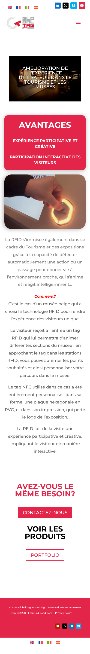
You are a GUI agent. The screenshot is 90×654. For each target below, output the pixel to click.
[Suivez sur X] (66, 6)
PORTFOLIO (45, 555)
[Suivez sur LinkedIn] (58, 6)
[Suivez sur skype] (73, 5)
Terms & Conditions (41, 612)
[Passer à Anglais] (9, 7)
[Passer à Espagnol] (36, 7)
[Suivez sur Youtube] (82, 5)
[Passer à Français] (18, 7)
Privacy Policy (63, 612)
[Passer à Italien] (27, 7)
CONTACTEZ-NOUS (45, 512)
